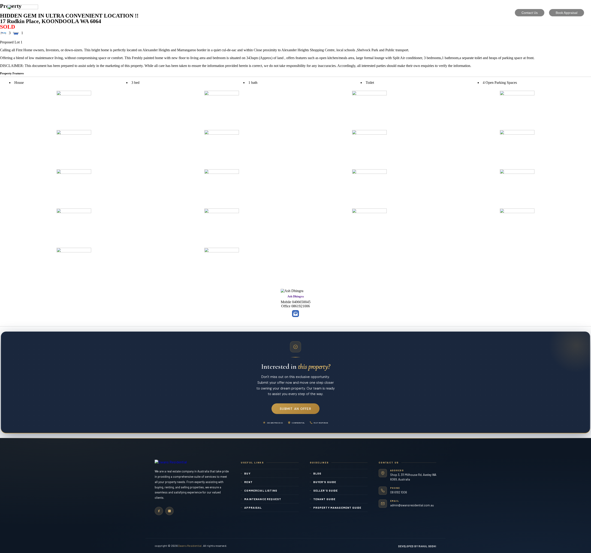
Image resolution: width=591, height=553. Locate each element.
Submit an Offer (295, 409)
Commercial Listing (260, 490)
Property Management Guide (337, 507)
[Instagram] (169, 511)
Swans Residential (190, 545)
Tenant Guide (324, 499)
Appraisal (253, 507)
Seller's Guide (325, 490)
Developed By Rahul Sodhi (417, 546)
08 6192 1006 (398, 492)
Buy (247, 473)
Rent (248, 481)
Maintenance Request (262, 499)
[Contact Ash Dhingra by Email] (295, 313)
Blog (317, 473)
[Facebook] (159, 511)
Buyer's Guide (324, 481)
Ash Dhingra (295, 296)
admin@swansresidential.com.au (412, 505)
